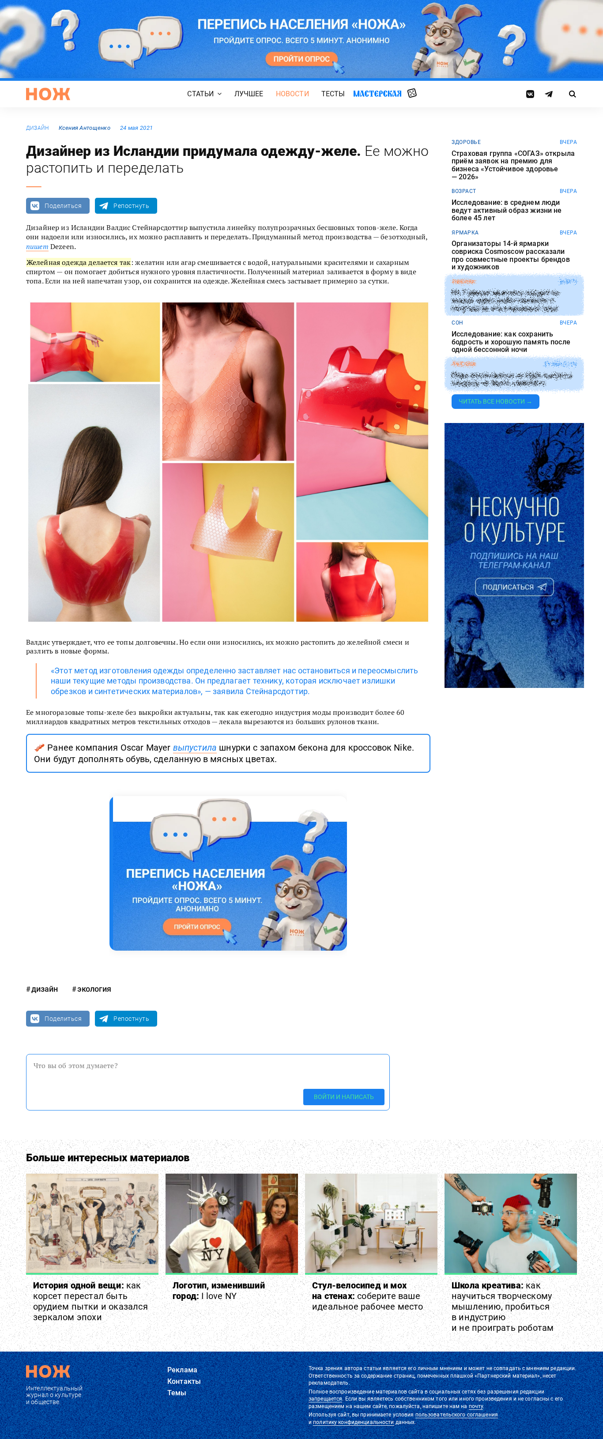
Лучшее (249, 94)
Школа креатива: (503, 1306)
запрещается (325, 1399)
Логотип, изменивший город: (219, 1290)
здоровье (466, 142)
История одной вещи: (90, 1301)
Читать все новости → (495, 401)
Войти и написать (344, 1096)
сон (458, 323)
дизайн (37, 128)
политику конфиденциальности (353, 1422)
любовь (463, 364)
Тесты (333, 94)
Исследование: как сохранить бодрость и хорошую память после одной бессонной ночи (511, 342)
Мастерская (377, 93)
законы (463, 282)
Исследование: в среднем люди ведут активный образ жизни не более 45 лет (507, 210)
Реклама (182, 1370)
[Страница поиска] (573, 94)
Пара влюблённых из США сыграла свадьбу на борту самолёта (512, 379)
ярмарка (465, 233)
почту (476, 1406)
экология (94, 988)
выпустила (195, 747)
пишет (37, 246)
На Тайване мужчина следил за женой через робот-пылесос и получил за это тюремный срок (505, 301)
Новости (292, 94)
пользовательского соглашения (456, 1415)
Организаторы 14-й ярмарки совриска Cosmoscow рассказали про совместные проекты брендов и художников (511, 255)
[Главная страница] (48, 94)
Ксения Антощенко (84, 128)
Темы (177, 1393)
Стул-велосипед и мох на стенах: (367, 1296)
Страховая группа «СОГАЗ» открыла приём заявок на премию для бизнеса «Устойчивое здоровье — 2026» (513, 165)
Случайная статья (412, 93)
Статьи (200, 94)
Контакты (184, 1381)
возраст (464, 191)
